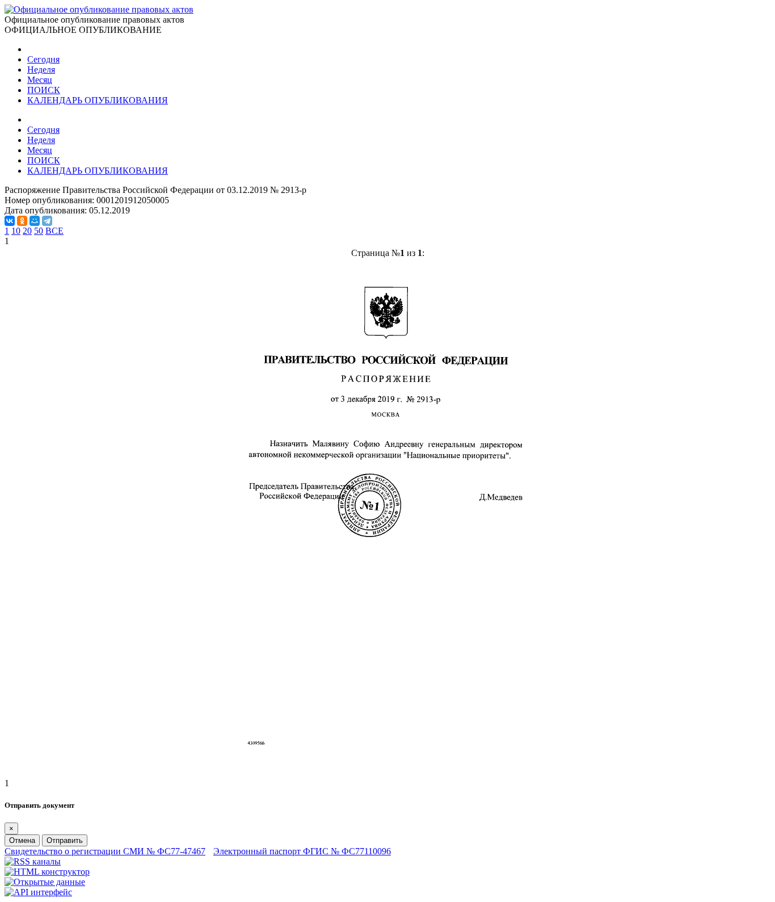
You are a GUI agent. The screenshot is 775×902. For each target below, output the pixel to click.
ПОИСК (43, 90)
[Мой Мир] (35, 221)
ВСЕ (54, 231)
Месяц (39, 80)
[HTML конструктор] (47, 871)
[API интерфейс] (38, 892)
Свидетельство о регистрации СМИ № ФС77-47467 (105, 851)
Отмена (22, 840)
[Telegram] (47, 221)
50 (38, 231)
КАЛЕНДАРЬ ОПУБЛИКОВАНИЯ (97, 100)
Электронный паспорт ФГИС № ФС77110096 (302, 851)
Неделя (41, 69)
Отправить (65, 840)
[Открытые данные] (45, 882)
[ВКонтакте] (10, 221)
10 (15, 231)
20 (27, 231)
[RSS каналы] (33, 861)
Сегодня (43, 59)
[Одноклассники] (22, 221)
